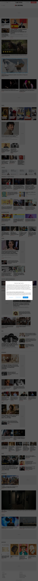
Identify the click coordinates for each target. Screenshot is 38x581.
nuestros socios (17, 284)
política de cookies (25, 289)
